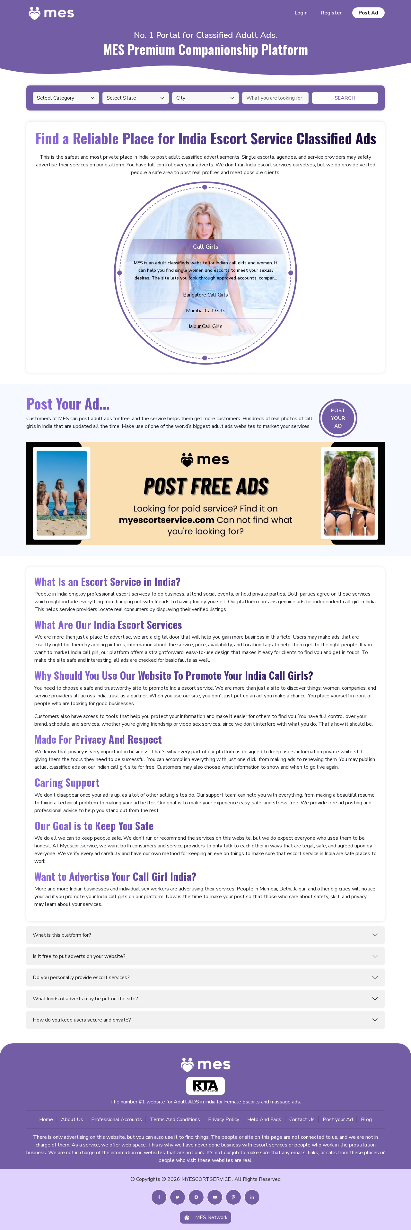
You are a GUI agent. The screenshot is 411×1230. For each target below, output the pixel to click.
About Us (72, 1119)
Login (301, 12)
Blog (366, 1119)
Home (46, 1119)
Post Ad (368, 12)
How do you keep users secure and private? (82, 1019)
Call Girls (205, 247)
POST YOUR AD (338, 418)
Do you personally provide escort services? (81, 977)
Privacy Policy (223, 1119)
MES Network (211, 1217)
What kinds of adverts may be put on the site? (85, 998)
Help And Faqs (264, 1119)
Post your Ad (338, 1119)
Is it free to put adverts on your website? (79, 956)
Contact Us (302, 1119)
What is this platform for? (62, 935)
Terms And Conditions (175, 1119)
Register (331, 12)
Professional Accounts (116, 1119)
